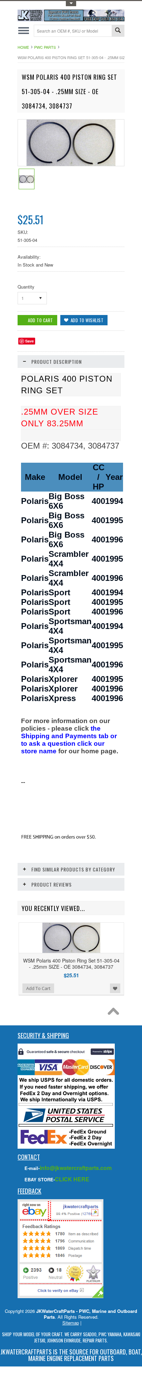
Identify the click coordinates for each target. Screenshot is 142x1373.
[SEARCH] (118, 31)
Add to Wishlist (115, 988)
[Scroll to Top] (115, 1013)
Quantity (26, 286)
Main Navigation (24, 31)
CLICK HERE (72, 1179)
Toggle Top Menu (71, 3)
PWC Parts (45, 47)
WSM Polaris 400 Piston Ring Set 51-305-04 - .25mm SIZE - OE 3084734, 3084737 (71, 963)
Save (29, 341)
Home (23, 47)
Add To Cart (38, 988)
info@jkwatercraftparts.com (76, 1168)
